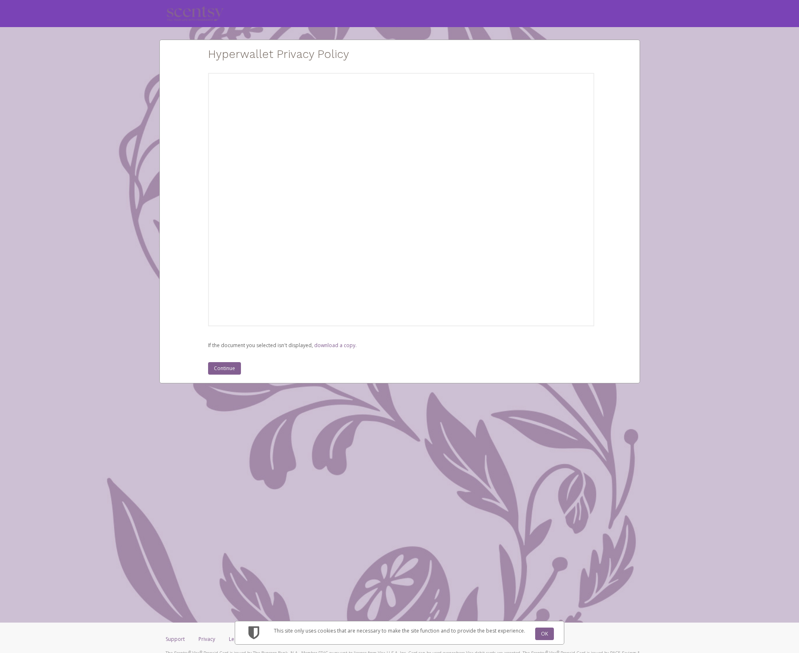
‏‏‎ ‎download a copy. (335, 345)
